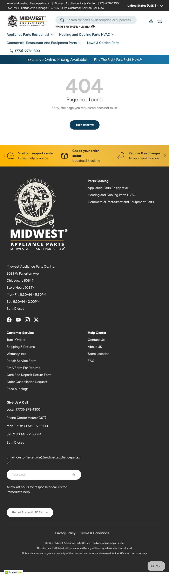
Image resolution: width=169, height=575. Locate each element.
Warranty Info (16, 354)
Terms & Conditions (94, 533)
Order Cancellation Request (27, 382)
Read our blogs (17, 389)
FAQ (91, 361)
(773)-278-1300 (28, 409)
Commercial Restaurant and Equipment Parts (121, 202)
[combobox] (96, 20)
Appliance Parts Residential (108, 188)
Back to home (84, 124)
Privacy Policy (65, 533)
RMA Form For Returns (23, 368)
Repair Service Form (21, 361)
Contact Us (96, 340)
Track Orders (16, 340)
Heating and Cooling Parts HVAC (112, 195)
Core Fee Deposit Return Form (29, 375)
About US (95, 347)
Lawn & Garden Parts (103, 43)
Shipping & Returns (21, 347)
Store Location (98, 354)
